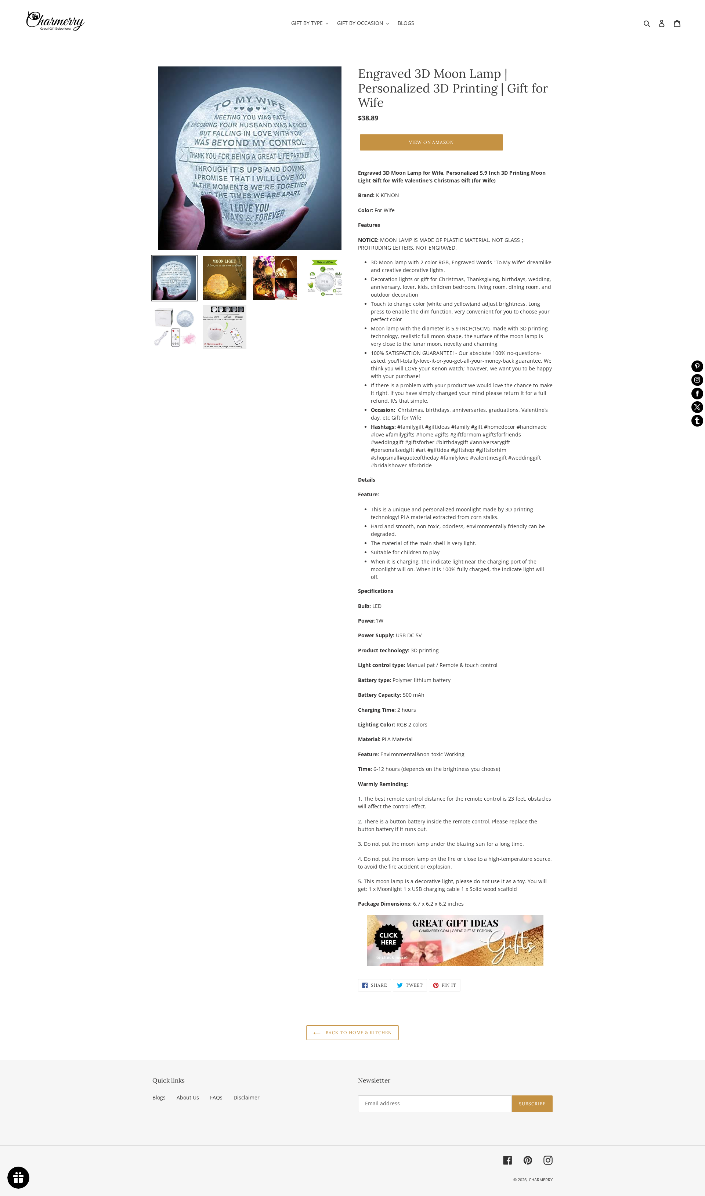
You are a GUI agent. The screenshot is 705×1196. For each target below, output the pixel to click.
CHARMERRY (541, 1179)
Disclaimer (247, 1097)
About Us (188, 1097)
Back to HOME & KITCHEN (358, 1032)
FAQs (216, 1097)
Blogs (159, 1097)
